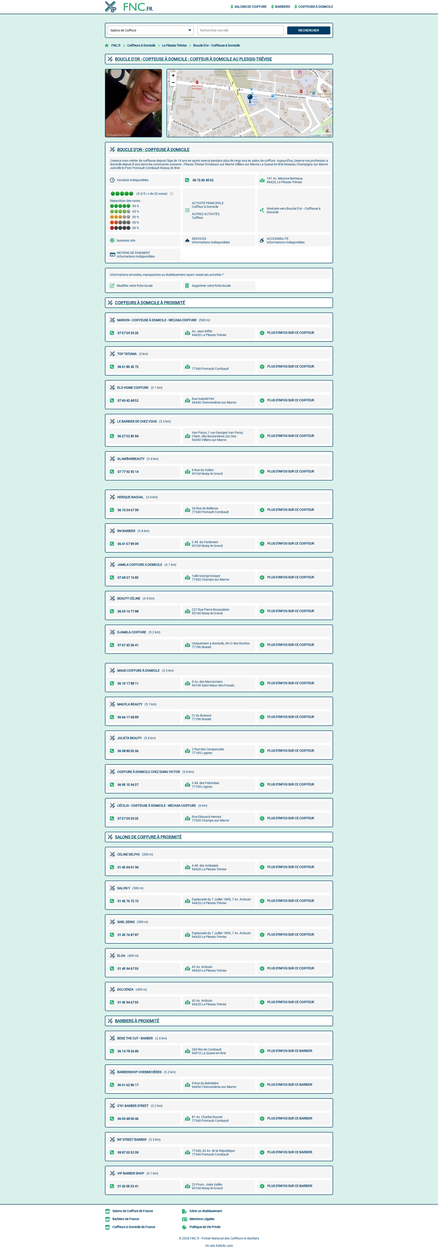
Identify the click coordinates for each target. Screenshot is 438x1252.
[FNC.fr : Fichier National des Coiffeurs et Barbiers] (133, 7)
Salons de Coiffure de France (132, 1211)
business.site (126, 240)
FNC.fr (116, 45)
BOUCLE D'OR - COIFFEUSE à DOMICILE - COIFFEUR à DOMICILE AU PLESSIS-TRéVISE (193, 59)
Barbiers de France (125, 1219)
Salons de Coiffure (251, 6)
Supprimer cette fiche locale (211, 285)
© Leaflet (315, 135)
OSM (329, 135)
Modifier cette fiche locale (135, 285)
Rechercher (308, 30)
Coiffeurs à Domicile (315, 6)
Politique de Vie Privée (205, 1227)
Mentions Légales (202, 1219)
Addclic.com (224, 1245)
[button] (250, 99)
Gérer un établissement (206, 1211)
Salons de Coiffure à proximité (148, 837)
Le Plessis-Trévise (174, 45)
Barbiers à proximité (137, 1020)
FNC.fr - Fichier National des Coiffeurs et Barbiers (224, 1238)
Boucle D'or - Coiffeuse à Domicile (216, 45)
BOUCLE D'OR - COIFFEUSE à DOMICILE (153, 149)
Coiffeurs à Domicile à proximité (150, 302)
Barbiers (282, 6)
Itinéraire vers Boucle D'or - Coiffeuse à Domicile (294, 210)
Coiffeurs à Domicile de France (133, 1227)
